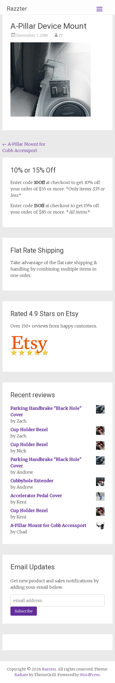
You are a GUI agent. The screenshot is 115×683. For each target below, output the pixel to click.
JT (61, 35)
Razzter (17, 8)
